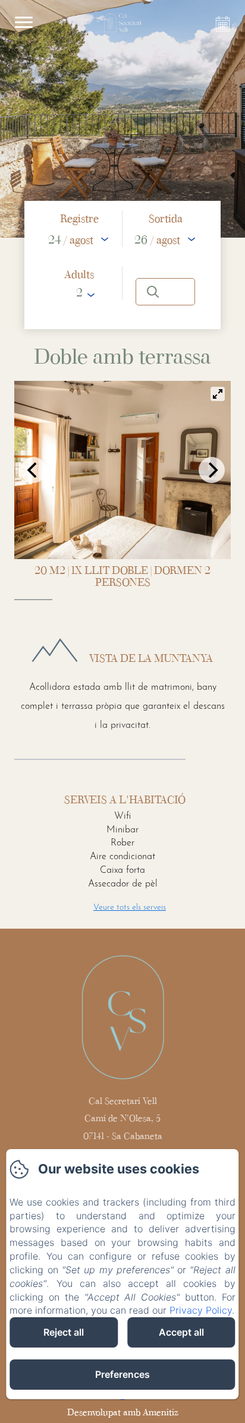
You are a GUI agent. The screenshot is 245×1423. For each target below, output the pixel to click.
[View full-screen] (218, 394)
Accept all (181, 1332)
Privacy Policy (200, 1310)
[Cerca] (165, 291)
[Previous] (33, 470)
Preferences (122, 1374)
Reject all (63, 1332)
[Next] (212, 470)
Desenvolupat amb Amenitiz (122, 1411)
